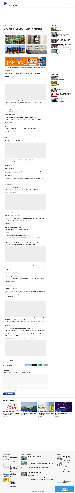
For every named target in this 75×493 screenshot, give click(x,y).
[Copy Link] (46, 365)
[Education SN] (5, 3)
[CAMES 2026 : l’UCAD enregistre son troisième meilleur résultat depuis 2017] (59, 473)
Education (62, 85)
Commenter (11, 31)
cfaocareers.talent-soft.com (27, 338)
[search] (68, 4)
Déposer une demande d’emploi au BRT (34, 472)
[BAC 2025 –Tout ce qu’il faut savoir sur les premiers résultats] (54, 46)
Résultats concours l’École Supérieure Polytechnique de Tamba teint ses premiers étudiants (13, 481)
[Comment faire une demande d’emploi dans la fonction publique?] (54, 29)
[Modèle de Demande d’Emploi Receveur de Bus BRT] (29, 407)
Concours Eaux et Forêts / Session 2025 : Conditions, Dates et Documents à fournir (64, 51)
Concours (58, 53)
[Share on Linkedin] (41, 365)
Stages (64, 469)
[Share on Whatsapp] (39, 365)
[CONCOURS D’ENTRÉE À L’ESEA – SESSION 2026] (6, 475)
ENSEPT (42, 463)
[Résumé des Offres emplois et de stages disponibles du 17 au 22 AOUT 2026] (59, 464)
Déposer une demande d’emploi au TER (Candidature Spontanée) (39, 467)
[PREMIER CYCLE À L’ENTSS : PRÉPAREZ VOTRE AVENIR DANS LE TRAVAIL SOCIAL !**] (6, 458)
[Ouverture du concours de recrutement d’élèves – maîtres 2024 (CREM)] (54, 41)
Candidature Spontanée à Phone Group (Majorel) (36, 477)
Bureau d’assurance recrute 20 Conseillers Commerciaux (67, 457)
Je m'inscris (64, 490)
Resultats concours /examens (66, 47)
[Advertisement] (33, 15)
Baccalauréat (59, 47)
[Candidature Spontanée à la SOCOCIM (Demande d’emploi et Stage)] (24, 463)
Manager (11, 360)
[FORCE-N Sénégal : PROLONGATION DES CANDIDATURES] (46, 407)
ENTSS (14, 461)
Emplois (58, 79)
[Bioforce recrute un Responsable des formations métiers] (54, 90)
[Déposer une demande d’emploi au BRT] (24, 474)
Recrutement (62, 79)
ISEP (22, 411)
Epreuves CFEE (46, 463)
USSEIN (29, 464)
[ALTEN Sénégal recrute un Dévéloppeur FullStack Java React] (11, 407)
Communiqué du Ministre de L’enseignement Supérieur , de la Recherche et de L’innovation (63, 34)
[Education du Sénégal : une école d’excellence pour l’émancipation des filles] (54, 83)
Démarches (59, 30)
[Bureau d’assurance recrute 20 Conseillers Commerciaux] (59, 458)
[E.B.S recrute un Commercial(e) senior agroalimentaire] (54, 100)
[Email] (44, 365)
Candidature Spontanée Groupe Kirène (34, 456)
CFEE (37, 463)
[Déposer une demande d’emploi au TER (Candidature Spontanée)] (24, 469)
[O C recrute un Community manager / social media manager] (54, 78)
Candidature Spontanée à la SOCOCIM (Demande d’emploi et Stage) (39, 461)
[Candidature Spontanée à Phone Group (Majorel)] (24, 479)
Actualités (59, 36)
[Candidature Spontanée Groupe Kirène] (24, 458)
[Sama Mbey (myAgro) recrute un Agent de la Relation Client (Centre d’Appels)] (54, 95)
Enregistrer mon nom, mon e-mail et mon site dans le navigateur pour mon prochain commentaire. (21, 390)
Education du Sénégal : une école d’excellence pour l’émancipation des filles (64, 83)
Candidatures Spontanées (32, 458)
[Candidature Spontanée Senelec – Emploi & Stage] (63, 407)
